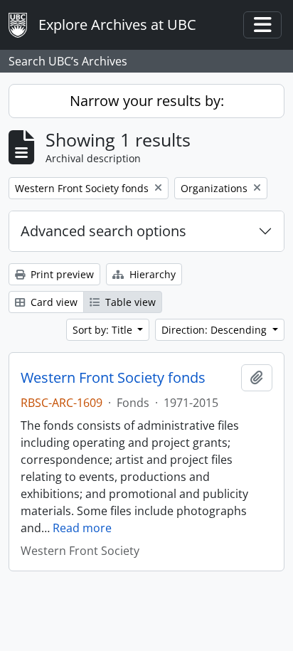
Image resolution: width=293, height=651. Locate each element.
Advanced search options (103, 230)
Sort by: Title (104, 330)
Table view (129, 302)
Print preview (61, 274)
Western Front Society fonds (113, 377)
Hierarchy (151, 274)
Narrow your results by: (147, 100)
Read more (82, 528)
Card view (53, 302)
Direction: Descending (215, 330)
